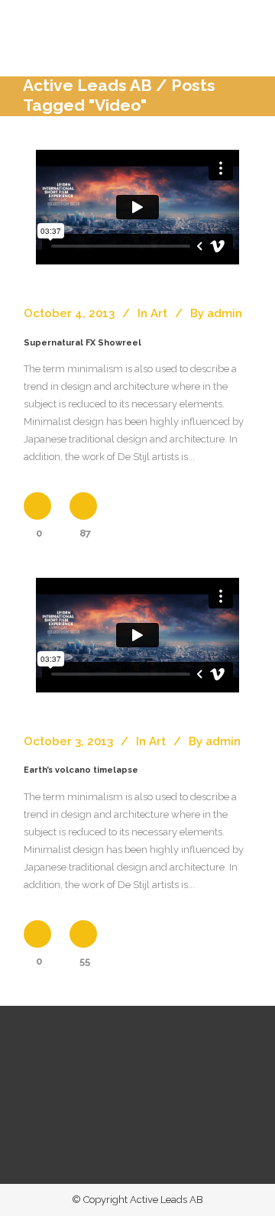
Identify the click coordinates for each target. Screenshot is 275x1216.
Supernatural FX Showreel (82, 343)
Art (158, 313)
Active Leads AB (87, 85)
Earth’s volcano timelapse (81, 770)
